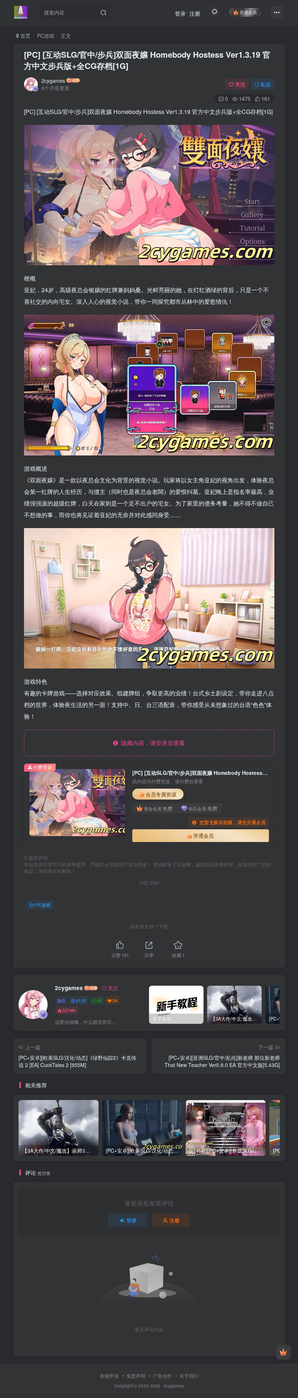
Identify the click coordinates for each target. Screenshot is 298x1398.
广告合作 (162, 1375)
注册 (194, 13)
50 (99, 1000)
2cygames (53, 80)
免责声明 (135, 1375)
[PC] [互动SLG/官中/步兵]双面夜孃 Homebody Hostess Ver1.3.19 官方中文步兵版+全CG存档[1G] (147, 60)
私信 (266, 84)
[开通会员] (283, 1352)
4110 (81, 1000)
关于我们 (189, 1375)
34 (115, 1000)
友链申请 (109, 1375)
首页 (25, 35)
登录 (180, 13)
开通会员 (248, 12)
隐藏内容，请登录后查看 (151, 743)
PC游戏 (45, 35)
